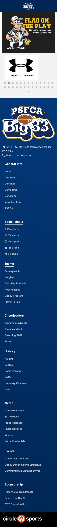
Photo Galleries (13, 429)
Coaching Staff (13, 335)
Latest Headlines (14, 410)
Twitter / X (13, 235)
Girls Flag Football (15, 283)
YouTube (13, 247)
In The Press (12, 416)
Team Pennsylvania (16, 323)
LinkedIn (12, 254)
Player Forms (12, 302)
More (7, 389)
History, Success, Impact (19, 492)
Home (8, 171)
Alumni (9, 358)
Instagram (13, 241)
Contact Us (11, 189)
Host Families (12, 289)
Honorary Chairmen (16, 383)
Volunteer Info (13, 202)
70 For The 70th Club (17, 458)
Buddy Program (14, 296)
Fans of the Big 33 (15, 498)
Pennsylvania (12, 271)
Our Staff (10, 183)
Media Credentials (15, 441)
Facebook (12, 229)
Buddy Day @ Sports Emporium (23, 464)
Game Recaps (13, 371)
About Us (10, 177)
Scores (9, 365)
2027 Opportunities (15, 504)
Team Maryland (13, 329)
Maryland (10, 277)
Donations (11, 196)
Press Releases (13, 422)
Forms (8, 341)
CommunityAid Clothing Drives (22, 470)
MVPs (8, 377)
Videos (9, 435)
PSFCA (9, 208)
